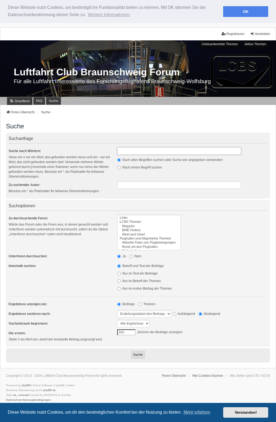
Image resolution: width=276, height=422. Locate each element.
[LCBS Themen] (149, 222)
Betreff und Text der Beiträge (143, 266)
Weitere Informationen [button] (109, 14)
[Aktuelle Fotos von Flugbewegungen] (149, 243)
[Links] (149, 218)
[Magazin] (149, 226)
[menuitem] (19, 101)
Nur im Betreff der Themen (141, 281)
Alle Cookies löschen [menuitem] (207, 376)
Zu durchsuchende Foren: (28, 218)
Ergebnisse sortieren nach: (29, 314)
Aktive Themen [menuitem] (255, 44)
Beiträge (128, 304)
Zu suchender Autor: (24, 185)
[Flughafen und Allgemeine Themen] (149, 239)
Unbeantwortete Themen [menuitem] (220, 44)
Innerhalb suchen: (22, 266)
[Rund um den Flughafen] (149, 247)
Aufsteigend (186, 314)
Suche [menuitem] (53, 101)
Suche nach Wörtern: (25, 151)
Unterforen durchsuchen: (28, 256)
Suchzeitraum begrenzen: (28, 323)
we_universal (21, 394)
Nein (138, 256)
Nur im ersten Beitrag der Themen (147, 288)
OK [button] (246, 11)
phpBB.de (49, 390)
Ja (124, 256)
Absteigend (211, 314)
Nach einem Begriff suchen (142, 167)
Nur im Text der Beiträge (140, 273)
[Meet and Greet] (149, 235)
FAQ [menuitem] (39, 101)
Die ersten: (17, 333)
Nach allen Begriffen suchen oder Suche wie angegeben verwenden (172, 160)
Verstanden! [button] (246, 412)
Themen (149, 304)
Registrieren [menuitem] (235, 34)
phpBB (26, 385)
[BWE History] (149, 230)
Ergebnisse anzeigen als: (28, 304)
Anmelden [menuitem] (262, 34)
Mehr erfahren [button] (197, 412)
